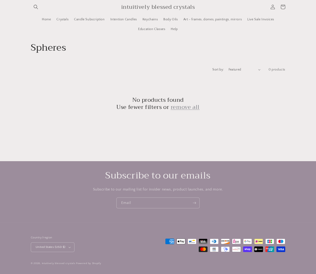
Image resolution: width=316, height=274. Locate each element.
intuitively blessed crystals (58, 263)
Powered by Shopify (88, 263)
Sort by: (218, 69)
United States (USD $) (50, 247)
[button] (36, 7)
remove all (185, 107)
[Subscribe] (194, 202)
